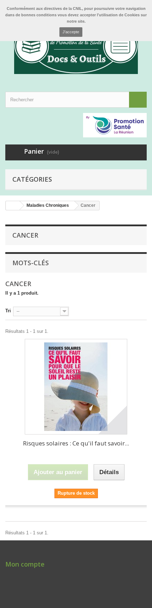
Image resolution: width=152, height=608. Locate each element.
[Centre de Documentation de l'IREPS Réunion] (76, 46)
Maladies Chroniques (48, 205)
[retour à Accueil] (12, 205)
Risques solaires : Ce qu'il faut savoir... (76, 443)
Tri (8, 310)
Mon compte (25, 564)
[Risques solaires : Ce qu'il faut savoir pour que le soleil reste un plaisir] (76, 386)
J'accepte (71, 32)
